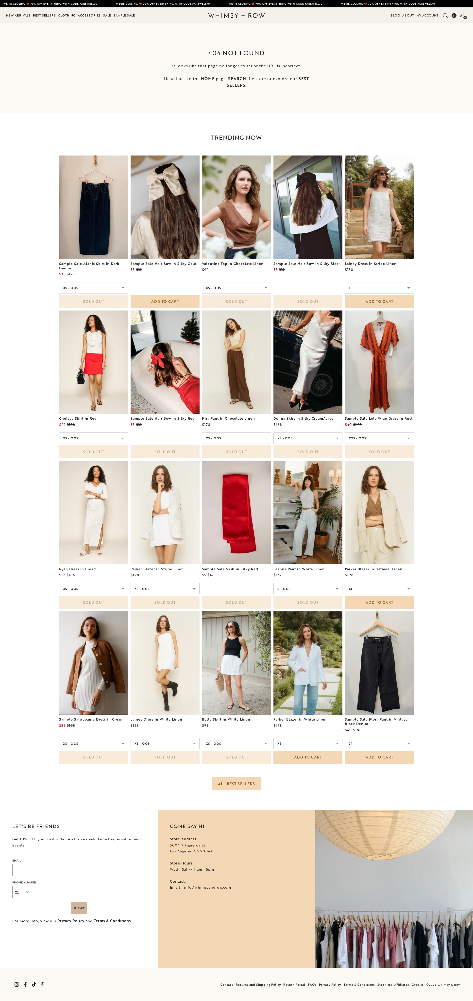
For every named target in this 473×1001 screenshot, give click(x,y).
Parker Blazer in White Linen (300, 719)
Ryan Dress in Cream (78, 569)
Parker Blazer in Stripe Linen (157, 569)
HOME (208, 79)
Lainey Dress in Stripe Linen (371, 263)
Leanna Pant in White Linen (299, 569)
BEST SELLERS (44, 15)
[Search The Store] (445, 15)
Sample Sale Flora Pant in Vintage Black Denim (376, 721)
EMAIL (16, 860)
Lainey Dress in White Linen (156, 719)
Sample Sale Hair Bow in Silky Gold (164, 263)
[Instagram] (16, 984)
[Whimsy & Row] (236, 15)
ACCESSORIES (89, 15)
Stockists (384, 984)
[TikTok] (34, 984)
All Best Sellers (236, 783)
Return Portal (294, 984)
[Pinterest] (42, 984)
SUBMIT (78, 908)
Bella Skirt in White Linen (226, 719)
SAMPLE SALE (124, 15)
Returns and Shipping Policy (258, 984)
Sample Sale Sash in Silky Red (230, 569)
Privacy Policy (71, 920)
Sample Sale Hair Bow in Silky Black (307, 263)
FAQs (312, 984)
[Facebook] (25, 984)
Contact (226, 984)
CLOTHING (66, 15)
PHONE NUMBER (24, 882)
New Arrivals (18, 15)
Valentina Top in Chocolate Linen (233, 263)
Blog (395, 15)
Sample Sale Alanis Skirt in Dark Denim (89, 265)
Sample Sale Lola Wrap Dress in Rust (379, 418)
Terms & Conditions (112, 920)
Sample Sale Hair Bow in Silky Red (163, 418)
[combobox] (21, 892)
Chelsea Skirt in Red (78, 418)
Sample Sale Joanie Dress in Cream (91, 719)
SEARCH (237, 79)
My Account (428, 15)
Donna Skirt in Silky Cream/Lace (303, 418)
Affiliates (401, 984)
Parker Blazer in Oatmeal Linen (374, 569)
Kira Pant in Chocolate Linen (228, 418)
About (408, 15)
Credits (417, 984)
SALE (107, 15)
